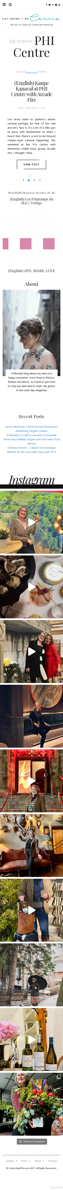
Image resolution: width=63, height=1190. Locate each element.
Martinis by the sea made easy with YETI (31, 452)
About (38, 1160)
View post (31, 164)
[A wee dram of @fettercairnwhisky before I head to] (31, 910)
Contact (10, 1160)
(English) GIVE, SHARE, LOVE (31, 270)
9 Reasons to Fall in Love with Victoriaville (32, 435)
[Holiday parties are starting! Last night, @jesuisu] (31, 716)
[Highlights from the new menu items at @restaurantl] (31, 586)
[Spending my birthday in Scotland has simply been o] (31, 845)
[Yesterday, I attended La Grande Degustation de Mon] (31, 522)
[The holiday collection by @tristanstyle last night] (31, 651)
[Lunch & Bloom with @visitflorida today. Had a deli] (31, 1104)
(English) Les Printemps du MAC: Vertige (31, 201)
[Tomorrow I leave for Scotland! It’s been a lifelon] (31, 974)
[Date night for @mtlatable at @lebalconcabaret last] (31, 780)
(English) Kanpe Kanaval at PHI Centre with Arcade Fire (31, 91)
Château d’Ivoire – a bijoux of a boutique (31, 447)
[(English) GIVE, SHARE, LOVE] (31, 241)
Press (24, 1160)
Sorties (32, 72)
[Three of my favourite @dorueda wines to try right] (31, 1039)
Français (52, 1160)
